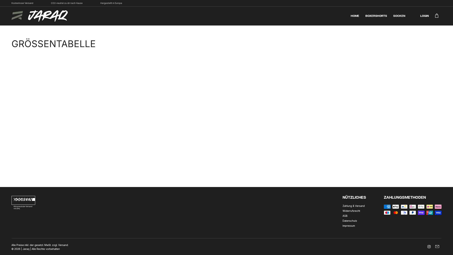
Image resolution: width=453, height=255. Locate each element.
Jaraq (26, 248)
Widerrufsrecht (351, 210)
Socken (399, 16)
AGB (345, 215)
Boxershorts (376, 16)
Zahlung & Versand (354, 205)
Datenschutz (350, 220)
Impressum (349, 225)
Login (424, 16)
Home (355, 16)
